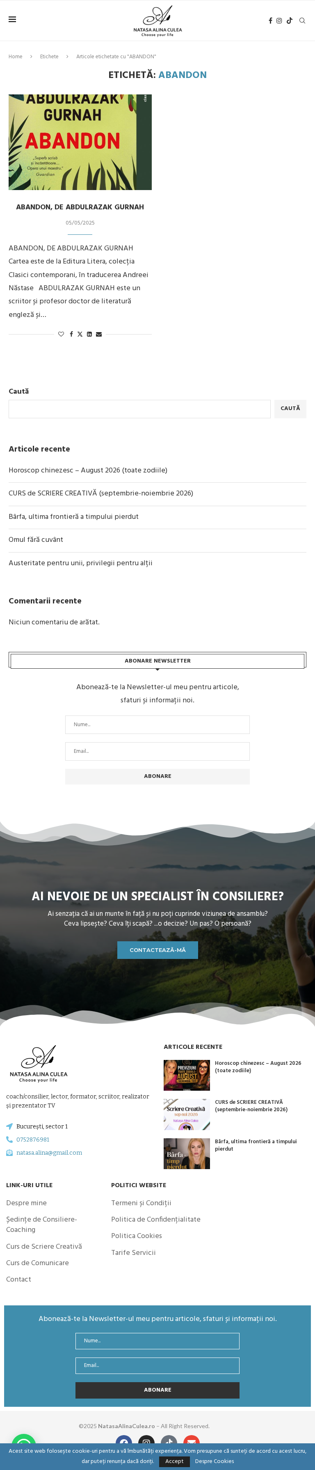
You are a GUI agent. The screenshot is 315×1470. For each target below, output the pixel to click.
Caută (19, 392)
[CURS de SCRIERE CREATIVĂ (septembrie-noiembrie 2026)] (187, 1114)
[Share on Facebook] (71, 334)
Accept (174, 1461)
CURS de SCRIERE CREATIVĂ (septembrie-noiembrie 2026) (101, 494)
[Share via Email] (99, 334)
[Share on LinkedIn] (89, 334)
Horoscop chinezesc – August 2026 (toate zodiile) (88, 471)
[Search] (302, 20)
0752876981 (32, 1139)
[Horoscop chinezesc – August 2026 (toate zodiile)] (187, 1075)
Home (16, 57)
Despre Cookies (214, 1462)
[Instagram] (279, 20)
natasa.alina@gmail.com (49, 1152)
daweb (228, 1425)
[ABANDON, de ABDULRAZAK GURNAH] (80, 142)
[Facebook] (270, 20)
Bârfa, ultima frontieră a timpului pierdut (74, 517)
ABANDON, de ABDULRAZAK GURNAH (80, 207)
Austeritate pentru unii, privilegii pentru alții (81, 563)
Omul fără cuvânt (36, 540)
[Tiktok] (289, 20)
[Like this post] (61, 334)
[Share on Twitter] (80, 334)
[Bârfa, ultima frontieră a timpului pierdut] (187, 1154)
